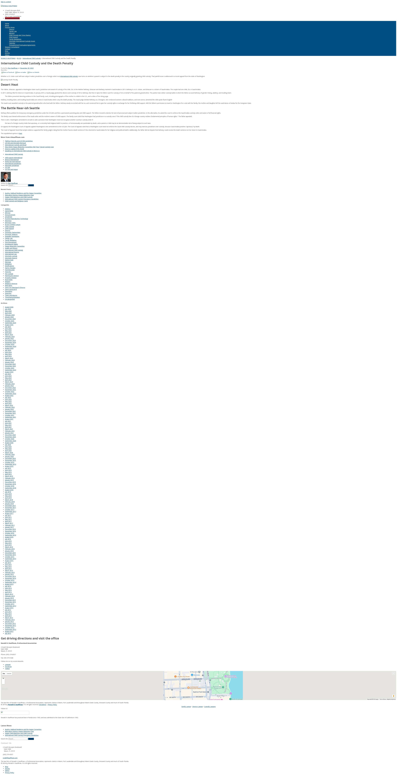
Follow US (4, 709)
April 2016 (8, 545)
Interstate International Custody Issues (22, 41)
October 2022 (9, 392)
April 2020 (8, 451)
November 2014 (10, 578)
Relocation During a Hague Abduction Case (19, 195)
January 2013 (9, 622)
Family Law (13, 31)
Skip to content (6, 2)
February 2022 (10, 407)
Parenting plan (10, 270)
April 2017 (8, 521)
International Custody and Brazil (15, 145)
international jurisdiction (13, 164)
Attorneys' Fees (10, 223)
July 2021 (8, 421)
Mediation (8, 264)
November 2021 (10, 413)
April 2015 (8, 569)
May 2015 (8, 567)
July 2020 (8, 445)
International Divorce (12, 252)
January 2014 (9, 598)
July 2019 (8, 468)
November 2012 (10, 626)
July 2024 (8, 350)
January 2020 (9, 456)
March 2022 (9, 405)
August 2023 (9, 372)
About (7, 25)
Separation (8, 291)
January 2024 (9, 362)
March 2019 (9, 476)
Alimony (11, 33)
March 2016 (9, 547)
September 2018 (10, 488)
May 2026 (8, 311)
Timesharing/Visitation (12, 297)
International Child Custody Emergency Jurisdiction (21, 199)
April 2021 (8, 427)
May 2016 (8, 543)
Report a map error (391, 699)
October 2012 (9, 627)
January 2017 (9, 527)
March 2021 (9, 429)
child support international (13, 158)
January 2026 (9, 317)
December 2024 (10, 340)
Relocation (8, 286)
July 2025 (8, 327)
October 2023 (9, 368)
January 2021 (9, 433)
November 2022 (10, 390)
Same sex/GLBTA (11, 289)
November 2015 (10, 555)
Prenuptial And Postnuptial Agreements (22, 45)
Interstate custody (11, 256)
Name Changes (10, 268)
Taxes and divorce (11, 295)
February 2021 (10, 431)
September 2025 (10, 323)
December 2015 (10, 553)
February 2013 (10, 620)
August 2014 (9, 584)
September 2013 (10, 606)
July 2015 (8, 563)
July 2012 (8, 633)
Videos (7, 55)
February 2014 (10, 596)
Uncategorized (10, 299)
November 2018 (10, 484)
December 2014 (10, 576)
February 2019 (10, 478)
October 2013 (9, 604)
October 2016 (9, 533)
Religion (7, 282)
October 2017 (9, 510)
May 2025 (8, 331)
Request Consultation (12, 47)
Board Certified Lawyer (12, 225)
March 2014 (9, 594)
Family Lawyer (186, 707)
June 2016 (8, 541)
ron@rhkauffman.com (10, 758)
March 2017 (9, 523)
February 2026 (10, 315)
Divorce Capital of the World (14, 149)
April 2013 (8, 616)
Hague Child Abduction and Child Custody (18, 197)
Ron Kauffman (13, 68)
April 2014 (8, 592)
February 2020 (10, 454)
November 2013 (10, 602)
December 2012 (10, 624)
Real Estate (9, 280)
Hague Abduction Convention (15, 246)
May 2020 (8, 449)
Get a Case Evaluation (12, 18)
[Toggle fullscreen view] (393, 673)
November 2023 (10, 366)
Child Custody (9, 227)
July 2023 (8, 374)
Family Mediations (15, 39)
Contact (7, 49)
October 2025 (9, 321)
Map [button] (4, 673)
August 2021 (9, 419)
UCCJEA (7, 167)
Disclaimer (42, 705)
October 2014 (9, 580)
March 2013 (9, 618)
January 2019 (9, 480)
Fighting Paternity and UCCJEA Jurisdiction (19, 141)
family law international (12, 162)
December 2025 (10, 319)
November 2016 (10, 531)
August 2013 (9, 608)
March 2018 (9, 500)
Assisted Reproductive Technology (16, 219)
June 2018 (8, 494)
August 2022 (9, 396)
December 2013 (10, 600)
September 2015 (10, 559)
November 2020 (10, 437)
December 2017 (10, 506)
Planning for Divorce (12, 276)
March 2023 (9, 382)
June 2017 (8, 517)
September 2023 (10, 370)
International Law (11, 254)
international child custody (69, 76)
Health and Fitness (11, 248)
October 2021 (9, 415)
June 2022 (8, 399)
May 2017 (8, 519)
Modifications (9, 266)
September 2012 (10, 629)
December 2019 (10, 458)
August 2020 (9, 443)
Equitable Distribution (12, 236)
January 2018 (9, 504)
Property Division (10, 278)
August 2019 (9, 466)
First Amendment (11, 242)
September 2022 (10, 394)
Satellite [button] (9, 673)
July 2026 (8, 309)
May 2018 (8, 496)
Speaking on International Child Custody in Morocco (22, 151)
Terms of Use (383, 699)
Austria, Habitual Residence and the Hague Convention (23, 193)
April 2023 (8, 380)
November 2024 (10, 342)
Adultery (7, 209)
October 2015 (9, 557)
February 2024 (10, 360)
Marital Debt (9, 260)
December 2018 (10, 482)
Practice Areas (10, 27)
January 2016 (9, 551)
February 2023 (10, 384)
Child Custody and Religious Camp (16, 201)
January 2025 (9, 338)
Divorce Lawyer (197, 707)
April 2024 (8, 356)
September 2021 (10, 417)
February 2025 (10, 337)
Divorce (11, 29)
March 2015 (9, 570)
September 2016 (10, 535)
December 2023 (10, 364)
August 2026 (9, 307)
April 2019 (8, 474)
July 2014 (8, 586)
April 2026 (8, 313)
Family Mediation (10, 240)
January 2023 (9, 386)
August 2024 (9, 348)
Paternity (12, 43)
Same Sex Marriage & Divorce (15, 287)
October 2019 (9, 462)
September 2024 (10, 346)
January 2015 (9, 574)
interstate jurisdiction (12, 165)
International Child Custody (14, 154)
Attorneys (8, 221)
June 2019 (8, 470)
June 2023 (8, 376)
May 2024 (8, 354)
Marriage (8, 262)
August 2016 (9, 537)
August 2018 (9, 490)
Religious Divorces (11, 284)
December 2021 (10, 411)
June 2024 (8, 352)
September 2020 (10, 441)
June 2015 (8, 565)
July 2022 (8, 397)
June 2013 (8, 612)
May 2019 (8, 472)
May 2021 (8, 425)
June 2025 (8, 329)
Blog (6, 51)
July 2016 (8, 539)
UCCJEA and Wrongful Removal (15, 143)
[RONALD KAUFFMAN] (9, 6)
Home (7, 23)
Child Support (13, 37)
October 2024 (9, 344)
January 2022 (9, 409)
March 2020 (9, 453)
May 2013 (8, 614)
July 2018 (8, 492)
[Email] (1, 721)
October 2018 (9, 486)
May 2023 (8, 378)
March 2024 (9, 358)
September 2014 (10, 582)
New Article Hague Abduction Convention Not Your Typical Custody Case (29, 147)
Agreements (9, 211)
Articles (7, 53)
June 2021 (8, 423)
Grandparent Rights (11, 244)
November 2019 (10, 460)
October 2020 (9, 439)
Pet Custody (9, 274)
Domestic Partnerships (12, 232)
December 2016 (10, 529)
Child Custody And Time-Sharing (19, 35)
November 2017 (10, 508)
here (20, 133)
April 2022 (8, 403)
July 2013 (8, 610)
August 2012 (9, 631)
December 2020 (10, 435)
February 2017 (10, 525)
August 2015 (9, 561)
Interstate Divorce (11, 258)
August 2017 (9, 513)
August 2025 (9, 325)
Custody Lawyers (210, 707)
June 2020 (8, 447)
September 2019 (10, 464)
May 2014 (8, 590)
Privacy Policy (52, 705)
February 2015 (10, 572)
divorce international (12, 160)
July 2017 (8, 515)
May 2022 (8, 401)
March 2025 (9, 335)
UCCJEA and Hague (11, 169)
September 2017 (10, 511)
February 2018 (10, 502)
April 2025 (8, 333)
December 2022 (10, 388)
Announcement (10, 215)
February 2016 (10, 549)
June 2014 (8, 588)
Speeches (8, 293)
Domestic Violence (11, 234)
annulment (8, 217)
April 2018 (8, 498)
